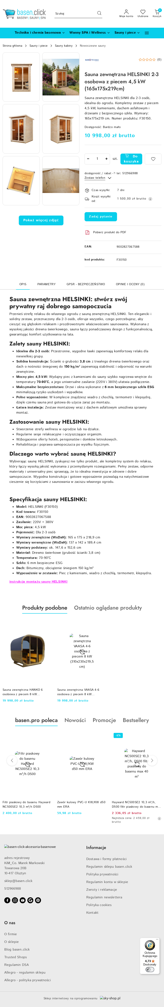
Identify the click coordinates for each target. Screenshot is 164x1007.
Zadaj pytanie (101, 216)
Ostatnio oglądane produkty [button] (108, 608)
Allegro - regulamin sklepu (24, 972)
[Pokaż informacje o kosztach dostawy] (150, 199)
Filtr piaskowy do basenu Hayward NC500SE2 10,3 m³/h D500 (26, 804)
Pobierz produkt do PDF (109, 232)
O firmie (10, 934)
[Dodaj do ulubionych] (153, 159)
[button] (146, 33)
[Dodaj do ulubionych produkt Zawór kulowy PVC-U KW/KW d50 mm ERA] (102, 736)
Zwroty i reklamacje (101, 889)
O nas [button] (9, 923)
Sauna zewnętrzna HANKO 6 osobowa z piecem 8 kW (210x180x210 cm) (23, 692)
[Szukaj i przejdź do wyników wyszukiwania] (99, 14)
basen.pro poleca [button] (36, 720)
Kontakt (92, 912)
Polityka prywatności (102, 874)
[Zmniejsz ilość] (88, 159)
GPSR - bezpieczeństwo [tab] (86, 284)
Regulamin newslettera (104, 897)
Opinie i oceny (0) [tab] (130, 284)
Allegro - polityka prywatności (27, 980)
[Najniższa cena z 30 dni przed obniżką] (159, 818)
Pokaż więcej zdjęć (41, 220)
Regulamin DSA (16, 964)
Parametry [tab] (46, 284)
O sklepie (11, 941)
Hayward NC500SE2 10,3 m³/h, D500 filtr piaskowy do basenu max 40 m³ (136, 804)
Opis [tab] (22, 284)
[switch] (150, 969)
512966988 (12, 888)
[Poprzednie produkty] (12, 760)
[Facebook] (7, 900)
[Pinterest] (38, 900)
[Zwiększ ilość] (106, 159)
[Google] (30, 900)
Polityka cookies (99, 905)
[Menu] (157, 940)
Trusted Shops (15, 957)
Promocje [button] (104, 720)
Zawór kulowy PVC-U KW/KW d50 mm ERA (81, 804)
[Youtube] (23, 900)
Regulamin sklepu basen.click (109, 866)
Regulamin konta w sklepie (107, 882)
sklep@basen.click (18, 881)
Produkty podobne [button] (44, 608)
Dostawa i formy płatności (106, 859)
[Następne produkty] (152, 760)
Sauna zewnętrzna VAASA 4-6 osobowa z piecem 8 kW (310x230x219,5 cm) (78, 692)
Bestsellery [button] (136, 720)
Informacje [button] (96, 847)
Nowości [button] (75, 720)
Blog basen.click (17, 949)
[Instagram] (15, 900)
